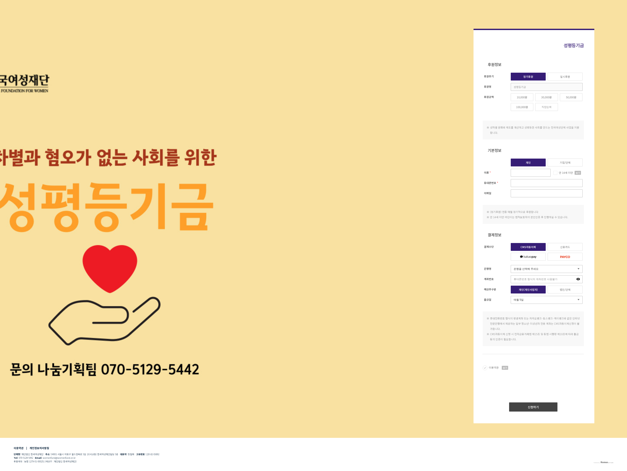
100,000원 (522, 107)
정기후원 (528, 77)
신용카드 (565, 247)
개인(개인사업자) (528, 290)
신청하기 (533, 407)
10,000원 (522, 97)
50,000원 (571, 97)
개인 (528, 162)
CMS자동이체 (528, 247)
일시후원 (565, 77)
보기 (578, 172)
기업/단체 (565, 162)
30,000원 (546, 97)
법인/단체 (565, 290)
